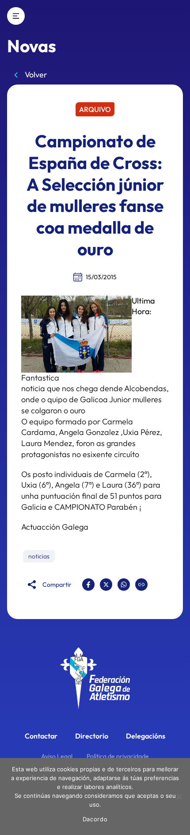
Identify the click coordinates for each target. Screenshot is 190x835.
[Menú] (16, 16)
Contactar (41, 735)
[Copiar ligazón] (141, 584)
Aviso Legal (56, 756)
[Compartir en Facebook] (88, 584)
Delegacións (145, 735)
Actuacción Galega (54, 527)
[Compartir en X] (106, 584)
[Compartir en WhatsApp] (124, 584)
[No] (179, 796)
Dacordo (95, 819)
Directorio (91, 735)
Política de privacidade (118, 756)
